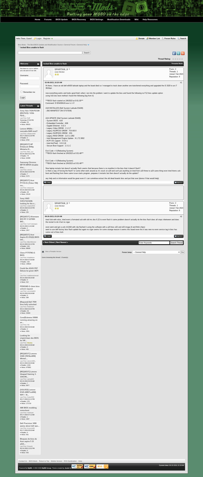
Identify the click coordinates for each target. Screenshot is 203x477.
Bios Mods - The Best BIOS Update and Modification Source (40, 45)
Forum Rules (170, 38)
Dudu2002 (30, 397)
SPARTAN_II (61, 69)
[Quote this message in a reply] (178, 183)
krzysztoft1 (31, 428)
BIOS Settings (96, 19)
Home (37, 19)
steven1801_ (31, 361)
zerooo (29, 170)
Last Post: (23, 118)
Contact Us (23, 461)
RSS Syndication (70, 461)
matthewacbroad (32, 275)
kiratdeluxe (31, 257)
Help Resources (150, 19)
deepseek (30, 188)
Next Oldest (49, 242)
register (30, 68)
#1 (181, 83)
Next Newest (61, 242)
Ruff (28, 118)
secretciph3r (31, 291)
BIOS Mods (33, 461)
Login (38, 38)
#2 (181, 216)
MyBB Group (46, 468)
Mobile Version (56, 461)
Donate (141, 38)
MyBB (30, 468)
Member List (154, 38)
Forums (48, 19)
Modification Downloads (118, 19)
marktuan (30, 412)
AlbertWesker (31, 242)
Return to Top (44, 461)
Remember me (29, 92)
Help (80, 461)
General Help (82, 45)
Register (46, 38)
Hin (28, 325)
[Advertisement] (101, 29)
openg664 (30, 379)
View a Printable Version (53, 251)
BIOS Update (62, 19)
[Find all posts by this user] (48, 183)
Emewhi (29, 446)
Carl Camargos (32, 224)
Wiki (137, 19)
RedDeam (30, 307)
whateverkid (31, 133)
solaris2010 (31, 206)
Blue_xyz (30, 152)
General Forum (69, 45)
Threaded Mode (177, 63)
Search (183, 38)
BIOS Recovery (79, 19)
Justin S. (68, 468)
